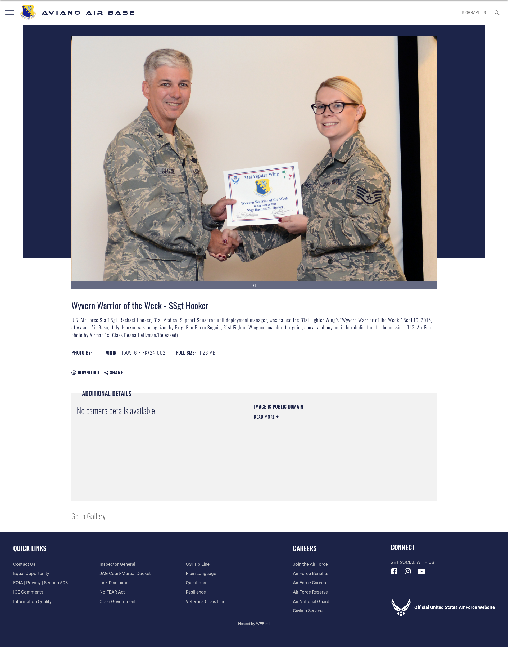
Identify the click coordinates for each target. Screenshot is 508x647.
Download (87, 372)
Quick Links (29, 548)
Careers (304, 548)
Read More (265, 417)
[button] (8, 12)
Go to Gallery (88, 515)
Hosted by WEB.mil (254, 624)
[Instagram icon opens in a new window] (408, 571)
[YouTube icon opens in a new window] (421, 571)
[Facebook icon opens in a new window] (394, 571)
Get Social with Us (412, 562)
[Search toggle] (497, 12)
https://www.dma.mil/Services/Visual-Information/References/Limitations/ (316, 450)
